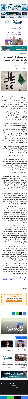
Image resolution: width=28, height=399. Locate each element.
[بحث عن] (26, 22)
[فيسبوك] (24, 313)
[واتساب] (17, 313)
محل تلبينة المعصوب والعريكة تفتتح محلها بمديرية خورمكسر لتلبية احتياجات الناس (21, 364)
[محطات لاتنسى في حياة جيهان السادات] (7, 343)
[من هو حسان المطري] (21, 343)
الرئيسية (24, 53)
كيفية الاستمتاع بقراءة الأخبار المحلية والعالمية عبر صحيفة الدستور (7, 364)
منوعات (20, 53)
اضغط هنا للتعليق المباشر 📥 (14, 300)
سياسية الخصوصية (16, 387)
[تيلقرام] (13, 313)
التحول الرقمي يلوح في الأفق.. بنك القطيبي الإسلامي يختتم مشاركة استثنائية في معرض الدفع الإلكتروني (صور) (14, 330)
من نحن (10, 387)
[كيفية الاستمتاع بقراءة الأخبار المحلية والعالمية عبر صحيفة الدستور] (7, 357)
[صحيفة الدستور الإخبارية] (14, 21)
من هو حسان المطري (22, 349)
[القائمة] (2, 22)
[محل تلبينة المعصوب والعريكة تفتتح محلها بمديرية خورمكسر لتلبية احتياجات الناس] (21, 357)
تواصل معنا (6, 387)
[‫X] (20, 313)
